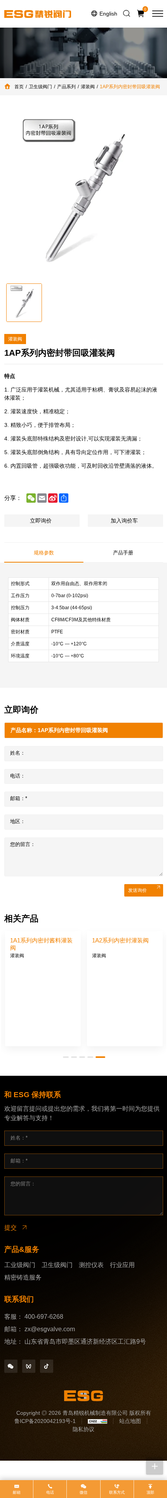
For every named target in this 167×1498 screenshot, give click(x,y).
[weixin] (10, 1366)
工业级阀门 (19, 1265)
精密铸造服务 (23, 1277)
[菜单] (157, 13)
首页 (19, 86)
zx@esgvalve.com (49, 1329)
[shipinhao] (28, 1366)
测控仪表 (91, 1265)
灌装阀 (88, 86)
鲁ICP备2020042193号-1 (45, 1421)
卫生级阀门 (40, 86)
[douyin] (46, 1366)
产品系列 (66, 86)
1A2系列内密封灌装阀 (120, 940)
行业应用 (122, 1265)
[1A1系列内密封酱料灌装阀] (43, 1005)
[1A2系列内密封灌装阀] (125, 1005)
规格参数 (44, 553)
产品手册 (123, 553)
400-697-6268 (43, 1316)
